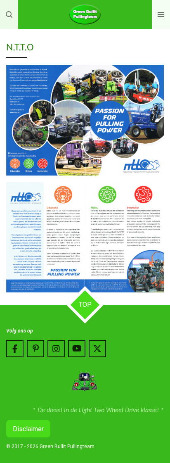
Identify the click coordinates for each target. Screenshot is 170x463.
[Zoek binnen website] (9, 14)
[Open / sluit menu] (161, 14)
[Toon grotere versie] (85, 120)
